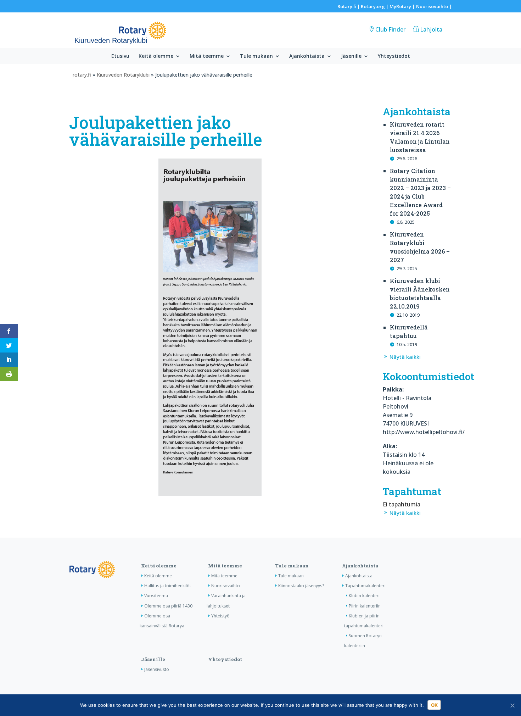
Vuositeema (156, 596)
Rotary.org (373, 6)
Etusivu (120, 56)
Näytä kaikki (405, 356)
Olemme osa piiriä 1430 (168, 606)
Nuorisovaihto (432, 6)
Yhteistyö (220, 616)
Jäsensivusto (156, 669)
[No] (512, 705)
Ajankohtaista (307, 56)
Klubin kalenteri (364, 596)
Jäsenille (351, 56)
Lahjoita (431, 29)
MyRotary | (403, 6)
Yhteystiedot (394, 56)
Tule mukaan (256, 56)
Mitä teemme (207, 56)
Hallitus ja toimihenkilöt (167, 586)
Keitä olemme (156, 56)
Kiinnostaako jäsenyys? (301, 586)
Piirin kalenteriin (365, 606)
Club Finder (390, 29)
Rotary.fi (346, 6)
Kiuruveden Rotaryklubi (123, 74)
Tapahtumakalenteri (365, 586)
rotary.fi (82, 74)
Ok (434, 705)
